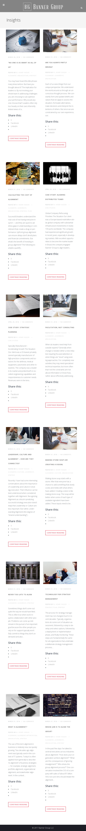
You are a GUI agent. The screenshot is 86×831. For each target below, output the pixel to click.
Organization (23, 75)
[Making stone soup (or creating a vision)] (60, 438)
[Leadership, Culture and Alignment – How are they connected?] (23, 435)
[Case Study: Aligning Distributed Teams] (60, 173)
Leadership (59, 75)
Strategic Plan (26, 211)
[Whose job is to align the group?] (60, 705)
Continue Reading (18, 138)
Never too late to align (20, 594)
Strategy (32, 75)
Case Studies (50, 208)
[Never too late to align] (23, 573)
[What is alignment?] (23, 705)
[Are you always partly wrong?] (60, 41)
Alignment (12, 75)
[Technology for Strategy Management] (60, 573)
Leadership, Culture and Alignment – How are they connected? (21, 458)
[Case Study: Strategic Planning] (23, 306)
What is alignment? (17, 727)
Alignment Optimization (27, 735)
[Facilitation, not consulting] (60, 306)
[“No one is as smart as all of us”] (23, 41)
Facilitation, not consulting (59, 327)
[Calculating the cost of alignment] (23, 173)
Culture (21, 472)
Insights (13, 20)
